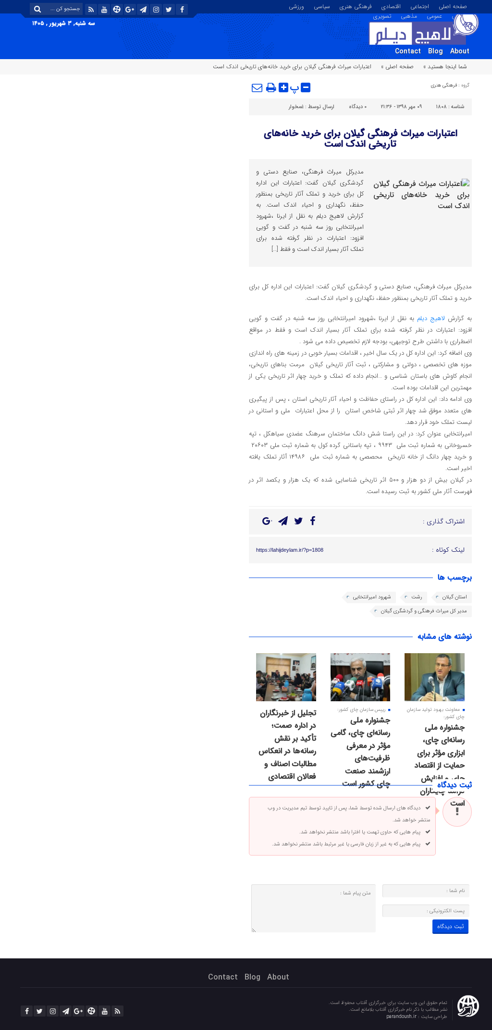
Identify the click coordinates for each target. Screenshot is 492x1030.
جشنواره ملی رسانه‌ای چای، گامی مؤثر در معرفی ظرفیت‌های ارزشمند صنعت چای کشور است (360, 752)
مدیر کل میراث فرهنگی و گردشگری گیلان (424, 611)
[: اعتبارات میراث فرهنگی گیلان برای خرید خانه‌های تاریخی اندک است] (257, 87)
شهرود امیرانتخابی (372, 597)
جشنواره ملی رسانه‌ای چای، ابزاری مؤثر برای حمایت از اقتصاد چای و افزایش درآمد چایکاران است (440, 765)
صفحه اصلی (453, 6)
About (459, 51)
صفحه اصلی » (397, 66)
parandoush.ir (402, 1016)
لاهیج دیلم (431, 318)
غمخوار (296, 107)
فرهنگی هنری (356, 6)
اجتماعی (419, 6)
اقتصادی (391, 6)
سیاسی (322, 6)
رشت (416, 597)
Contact (408, 51)
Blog (435, 51)
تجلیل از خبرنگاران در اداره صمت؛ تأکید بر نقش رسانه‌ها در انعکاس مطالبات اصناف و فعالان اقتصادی (287, 744)
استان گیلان (455, 597)
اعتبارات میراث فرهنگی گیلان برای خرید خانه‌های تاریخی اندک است (360, 138)
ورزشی (296, 6)
